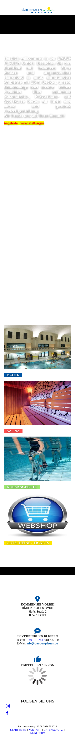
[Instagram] (8, 706)
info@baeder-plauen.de (42, 643)
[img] (37, 10)
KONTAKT (35, 729)
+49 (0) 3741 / (36, 639)
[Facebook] (7, 713)
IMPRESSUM (37, 733)
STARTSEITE (18, 729)
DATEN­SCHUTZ (53, 729)
